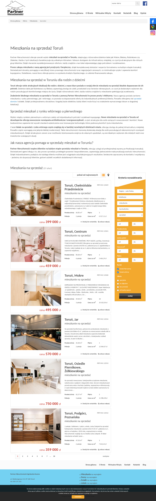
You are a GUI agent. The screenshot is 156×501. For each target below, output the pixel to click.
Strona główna (76, 13)
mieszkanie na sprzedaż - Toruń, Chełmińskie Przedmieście (60, 202)
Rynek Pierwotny (125, 269)
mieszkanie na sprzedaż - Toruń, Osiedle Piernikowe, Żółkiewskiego (60, 382)
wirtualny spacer (125, 290)
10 (54, 456)
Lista (103, 175)
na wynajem (91, 474)
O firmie (89, 13)
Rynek (119, 265)
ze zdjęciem (124, 284)
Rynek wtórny (124, 272)
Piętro (119, 256)
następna (106, 456)
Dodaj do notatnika (90, 222)
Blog (136, 13)
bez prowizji (124, 287)
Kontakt (117, 13)
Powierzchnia (122, 229)
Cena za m (121, 247)
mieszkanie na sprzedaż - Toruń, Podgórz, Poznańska (60, 430)
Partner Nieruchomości (27, 465)
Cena (119, 220)
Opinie (143, 13)
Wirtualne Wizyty (103, 13)
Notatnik (127, 13)
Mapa (108, 175)
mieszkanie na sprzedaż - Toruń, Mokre (60, 291)
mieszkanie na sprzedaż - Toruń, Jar (60, 335)
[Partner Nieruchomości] (22, 4)
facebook (145, 3)
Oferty (119, 276)
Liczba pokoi (121, 238)
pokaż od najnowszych (87, 175)
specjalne (123, 280)
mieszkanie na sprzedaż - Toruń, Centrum (60, 247)
